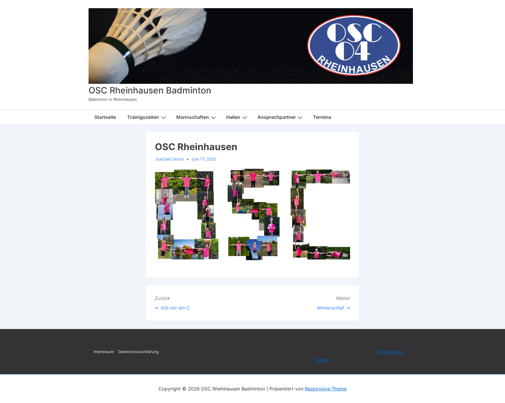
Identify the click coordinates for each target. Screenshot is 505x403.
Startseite (105, 117)
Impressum (104, 351)
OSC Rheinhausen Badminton (150, 90)
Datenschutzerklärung (138, 351)
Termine (322, 117)
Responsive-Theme (326, 389)
